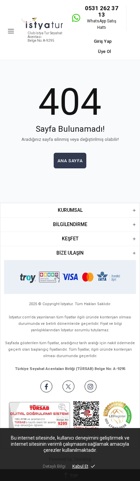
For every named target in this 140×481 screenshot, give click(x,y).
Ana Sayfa (70, 160)
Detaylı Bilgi (54, 466)
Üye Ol (104, 51)
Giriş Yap (103, 41)
